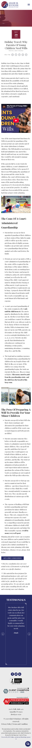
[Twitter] (16, 674)
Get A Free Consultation (12, 558)
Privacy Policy (6, 724)
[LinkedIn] (19, 674)
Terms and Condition (20, 724)
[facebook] (12, 674)
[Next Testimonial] (29, 633)
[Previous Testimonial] (2, 633)
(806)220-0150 (16, 714)
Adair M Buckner (15, 719)
